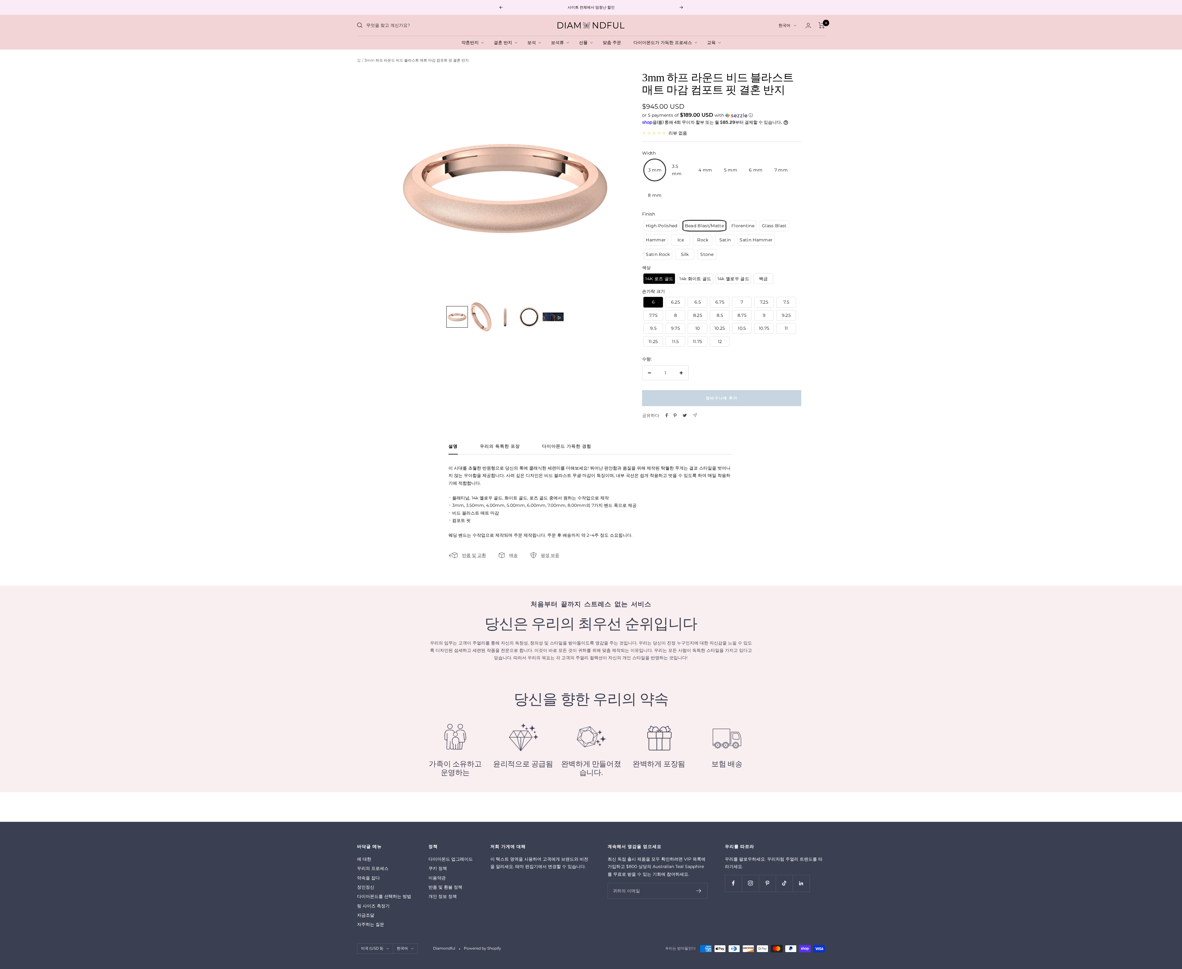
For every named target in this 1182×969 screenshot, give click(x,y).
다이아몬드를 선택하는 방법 (384, 896)
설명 (453, 446)
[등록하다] (699, 891)
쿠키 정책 (437, 868)
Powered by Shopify (482, 948)
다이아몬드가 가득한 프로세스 (663, 42)
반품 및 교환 (474, 555)
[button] (721, 115)
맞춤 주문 (613, 42)
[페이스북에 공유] (666, 415)
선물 (584, 42)
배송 (513, 555)
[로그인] (808, 25)
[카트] (821, 25)
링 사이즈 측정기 (373, 906)
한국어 (784, 25)
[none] (457, 317)
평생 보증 (550, 555)
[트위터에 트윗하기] (684, 415)
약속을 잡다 (368, 878)
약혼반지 (471, 42)
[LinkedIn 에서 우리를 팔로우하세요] (801, 883)
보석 (532, 42)
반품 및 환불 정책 (445, 887)
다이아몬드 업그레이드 (450, 859)
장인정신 (365, 887)
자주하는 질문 (370, 924)
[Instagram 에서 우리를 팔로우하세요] (750, 883)
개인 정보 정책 (442, 896)
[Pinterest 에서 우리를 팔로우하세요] (767, 883)
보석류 (558, 42)
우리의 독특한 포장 (500, 446)
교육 (712, 42)
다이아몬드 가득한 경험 (566, 446)
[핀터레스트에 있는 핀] (675, 415)
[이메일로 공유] (695, 415)
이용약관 (437, 878)
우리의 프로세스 (372, 868)
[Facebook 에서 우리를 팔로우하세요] (733, 883)
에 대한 (364, 859)
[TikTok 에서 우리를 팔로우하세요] (784, 883)
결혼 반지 (504, 42)
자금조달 (365, 915)
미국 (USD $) (372, 948)
